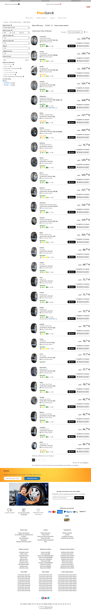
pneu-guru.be (49, 607)
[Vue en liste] (85, 32)
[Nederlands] (89, 6)
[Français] (87, 6)
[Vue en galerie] (87, 32)
